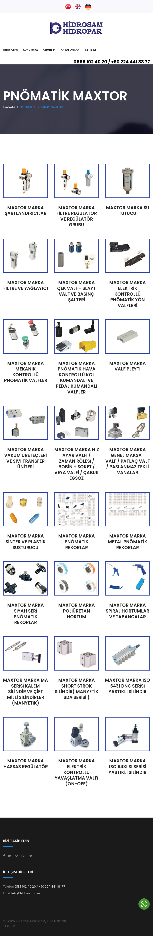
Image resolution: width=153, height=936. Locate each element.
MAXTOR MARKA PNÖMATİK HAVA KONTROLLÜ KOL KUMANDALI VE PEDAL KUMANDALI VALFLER (76, 377)
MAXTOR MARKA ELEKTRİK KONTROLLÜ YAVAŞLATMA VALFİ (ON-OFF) (76, 772)
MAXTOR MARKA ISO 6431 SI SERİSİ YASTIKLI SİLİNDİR (127, 766)
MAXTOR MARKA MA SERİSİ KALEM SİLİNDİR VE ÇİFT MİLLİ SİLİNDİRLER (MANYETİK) (25, 691)
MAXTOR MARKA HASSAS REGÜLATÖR (25, 764)
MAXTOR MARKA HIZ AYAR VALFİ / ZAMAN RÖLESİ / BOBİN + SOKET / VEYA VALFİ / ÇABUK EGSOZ (76, 463)
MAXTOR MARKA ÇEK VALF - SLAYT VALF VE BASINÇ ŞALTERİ (76, 291)
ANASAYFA (10, 50)
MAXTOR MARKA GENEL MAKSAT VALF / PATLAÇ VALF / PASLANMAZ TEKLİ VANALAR (127, 461)
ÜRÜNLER (49, 50)
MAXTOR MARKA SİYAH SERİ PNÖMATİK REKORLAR (25, 614)
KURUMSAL (30, 50)
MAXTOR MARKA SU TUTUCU (127, 211)
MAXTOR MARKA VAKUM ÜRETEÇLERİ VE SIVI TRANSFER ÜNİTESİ (25, 458)
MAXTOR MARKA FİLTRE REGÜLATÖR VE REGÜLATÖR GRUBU (76, 216)
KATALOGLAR (70, 50)
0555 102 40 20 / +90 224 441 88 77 (112, 62)
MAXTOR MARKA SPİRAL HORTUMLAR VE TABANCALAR (127, 611)
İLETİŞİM (90, 50)
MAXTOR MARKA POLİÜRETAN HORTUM (76, 611)
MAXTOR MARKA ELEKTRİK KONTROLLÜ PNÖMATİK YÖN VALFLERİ (127, 293)
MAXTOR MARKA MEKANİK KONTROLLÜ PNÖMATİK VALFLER (25, 372)
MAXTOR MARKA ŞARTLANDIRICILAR (25, 211)
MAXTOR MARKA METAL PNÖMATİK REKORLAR (127, 542)
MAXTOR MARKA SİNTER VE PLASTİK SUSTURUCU (26, 542)
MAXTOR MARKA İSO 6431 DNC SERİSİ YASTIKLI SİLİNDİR (127, 686)
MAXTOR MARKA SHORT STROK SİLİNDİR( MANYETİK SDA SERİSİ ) (76, 689)
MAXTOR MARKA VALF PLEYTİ (127, 366)
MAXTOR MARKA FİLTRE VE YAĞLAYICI (25, 285)
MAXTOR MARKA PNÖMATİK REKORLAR (76, 542)
